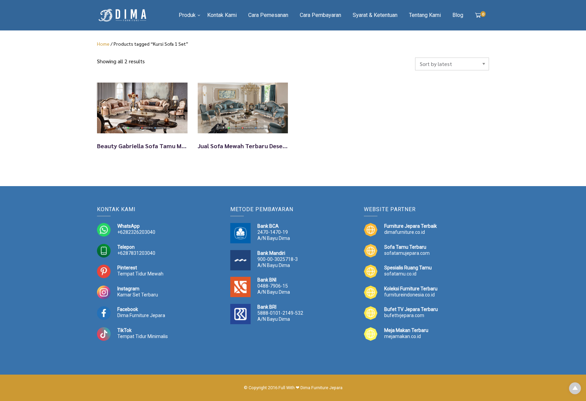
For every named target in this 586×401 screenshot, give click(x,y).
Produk (187, 15)
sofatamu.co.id (400, 273)
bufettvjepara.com (404, 315)
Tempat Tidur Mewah (140, 273)
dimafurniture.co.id (404, 232)
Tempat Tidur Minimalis (142, 336)
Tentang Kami (425, 15)
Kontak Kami (222, 15)
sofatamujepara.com (407, 253)
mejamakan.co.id (402, 336)
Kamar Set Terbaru (137, 294)
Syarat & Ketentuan (375, 15)
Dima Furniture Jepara (141, 315)
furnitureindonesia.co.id (409, 294)
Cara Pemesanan (268, 15)
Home (103, 44)
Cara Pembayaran (320, 15)
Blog (457, 15)
